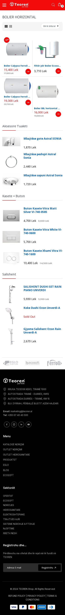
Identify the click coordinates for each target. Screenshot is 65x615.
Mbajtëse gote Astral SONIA (42, 138)
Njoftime (8, 528)
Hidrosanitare (11, 510)
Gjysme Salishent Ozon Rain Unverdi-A (42, 330)
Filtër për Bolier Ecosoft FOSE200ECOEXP (47, 65)
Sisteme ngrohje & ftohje (19, 524)
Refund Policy (16, 595)
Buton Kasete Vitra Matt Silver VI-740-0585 (40, 210)
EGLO (6, 465)
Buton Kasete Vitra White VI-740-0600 (43, 231)
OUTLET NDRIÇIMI (12, 449)
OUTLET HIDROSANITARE (16, 454)
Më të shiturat (49, 26)
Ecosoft (8, 500)
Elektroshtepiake (14, 514)
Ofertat (8, 495)
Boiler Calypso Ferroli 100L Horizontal (17, 96)
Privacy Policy (36, 595)
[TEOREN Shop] (19, 5)
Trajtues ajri (11, 519)
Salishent (9, 274)
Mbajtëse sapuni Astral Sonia (43, 175)
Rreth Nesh (10, 533)
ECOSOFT (8, 475)
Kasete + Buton (13, 196)
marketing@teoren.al (21, 411)
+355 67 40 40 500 (18, 415)
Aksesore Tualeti (14, 126)
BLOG (6, 470)
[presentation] (4, 363)
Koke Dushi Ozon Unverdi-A (42, 308)
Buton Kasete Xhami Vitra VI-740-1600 (43, 252)
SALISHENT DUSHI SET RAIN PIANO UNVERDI (43, 288)
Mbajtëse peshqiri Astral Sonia (40, 156)
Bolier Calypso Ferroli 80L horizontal (17, 65)
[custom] (7, 424)
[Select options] (28, 71)
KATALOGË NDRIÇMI (13, 444)
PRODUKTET (10, 459)
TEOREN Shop (26, 589)
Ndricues (8, 505)
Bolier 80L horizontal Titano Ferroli (47, 108)
